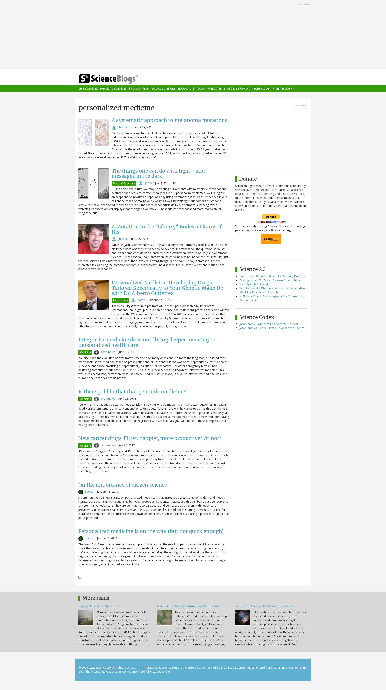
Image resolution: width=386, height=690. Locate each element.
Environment (139, 88)
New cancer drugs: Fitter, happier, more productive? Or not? (149, 438)
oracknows (108, 352)
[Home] (116, 79)
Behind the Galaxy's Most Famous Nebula (263, 606)
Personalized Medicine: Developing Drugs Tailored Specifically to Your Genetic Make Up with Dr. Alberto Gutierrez (167, 288)
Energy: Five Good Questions (98, 606)
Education (185, 88)
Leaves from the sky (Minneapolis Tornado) (187, 606)
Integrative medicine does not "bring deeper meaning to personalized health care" (146, 342)
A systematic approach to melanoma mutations (169, 120)
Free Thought (283, 88)
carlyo (142, 300)
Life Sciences (88, 88)
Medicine (214, 88)
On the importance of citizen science (122, 485)
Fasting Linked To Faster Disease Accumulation (270, 280)
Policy (201, 88)
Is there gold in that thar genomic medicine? (132, 392)
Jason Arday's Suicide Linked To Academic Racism (271, 328)
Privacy (141, 667)
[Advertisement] (193, 35)
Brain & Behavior (236, 88)
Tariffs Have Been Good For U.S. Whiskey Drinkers (272, 276)
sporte (89, 491)
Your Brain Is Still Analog (255, 284)
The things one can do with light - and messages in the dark (158, 173)
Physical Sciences (113, 88)
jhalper (122, 127)
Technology (261, 88)
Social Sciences (163, 88)
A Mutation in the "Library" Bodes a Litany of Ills (166, 229)
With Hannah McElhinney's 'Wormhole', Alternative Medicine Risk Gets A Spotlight (272, 290)
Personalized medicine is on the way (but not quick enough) (151, 531)
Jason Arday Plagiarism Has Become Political (268, 324)
